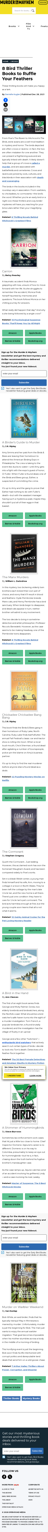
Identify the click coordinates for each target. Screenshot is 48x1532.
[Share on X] (5, 105)
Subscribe (43, 2)
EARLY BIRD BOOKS (9, 1496)
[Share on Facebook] (5, 100)
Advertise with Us (35, 1489)
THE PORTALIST (8, 1503)
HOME (5, 61)
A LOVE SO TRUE (8, 1489)
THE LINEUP (6, 1500)
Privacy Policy (34, 1496)
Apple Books (35, 333)
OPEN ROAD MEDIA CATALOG (12, 1507)
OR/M (30, 1500)
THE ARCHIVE (6, 1493)
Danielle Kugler (12, 94)
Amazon (13, 333)
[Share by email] (5, 109)
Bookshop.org (35, 341)
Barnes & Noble (12, 341)
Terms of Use (33, 1493)
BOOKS (14, 61)
